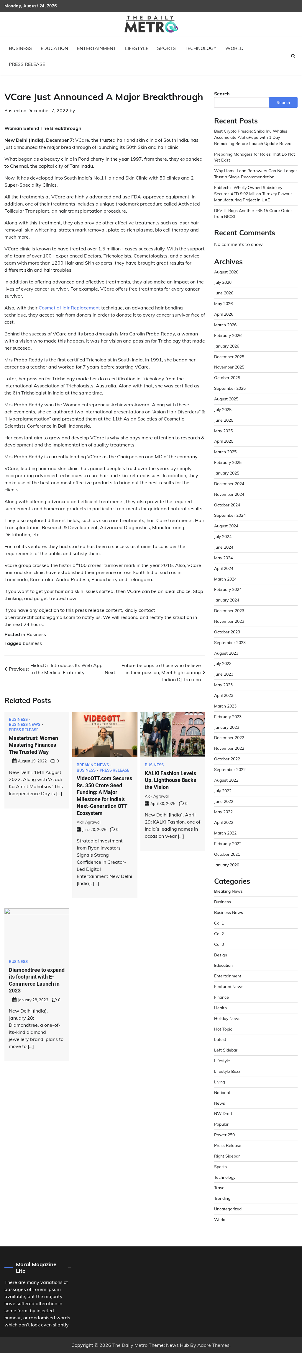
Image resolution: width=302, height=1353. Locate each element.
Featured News (228, 986)
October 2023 (227, 631)
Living (219, 1081)
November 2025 (229, 366)
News (219, 1103)
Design (220, 954)
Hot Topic (223, 1028)
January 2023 (226, 727)
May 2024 (223, 557)
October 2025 (227, 377)
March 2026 (225, 324)
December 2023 (229, 610)
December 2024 (229, 483)
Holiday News (227, 1018)
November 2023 (229, 621)
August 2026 (226, 271)
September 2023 (230, 642)
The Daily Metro (129, 1345)
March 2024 (225, 578)
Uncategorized (228, 1208)
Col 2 (219, 933)
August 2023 (226, 653)
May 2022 (223, 811)
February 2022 (228, 843)
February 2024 (228, 589)
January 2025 (226, 472)
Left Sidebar (225, 1049)
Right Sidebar (227, 1155)
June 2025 (223, 420)
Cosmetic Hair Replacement (69, 308)
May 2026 (223, 303)
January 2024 (226, 599)
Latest (220, 1039)
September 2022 (230, 769)
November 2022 (229, 748)
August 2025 (226, 398)
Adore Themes (213, 1345)
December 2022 (229, 737)
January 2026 (226, 345)
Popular (221, 1124)
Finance (221, 997)
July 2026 (223, 282)
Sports (166, 48)
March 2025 (225, 451)
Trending (222, 1198)
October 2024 (227, 504)
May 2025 (223, 430)
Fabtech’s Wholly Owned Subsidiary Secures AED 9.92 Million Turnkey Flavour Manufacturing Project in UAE (253, 193)
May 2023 (223, 684)
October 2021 (227, 854)
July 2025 (223, 409)
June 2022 (223, 801)
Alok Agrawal (89, 822)
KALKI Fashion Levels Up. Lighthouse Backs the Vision (170, 780)
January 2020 (226, 864)
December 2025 (229, 356)
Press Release (27, 64)
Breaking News (93, 765)
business (32, 643)
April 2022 (223, 822)
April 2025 (223, 441)
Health (220, 1007)
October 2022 (227, 758)
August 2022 (226, 780)
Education (54, 48)
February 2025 (228, 462)
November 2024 (229, 494)
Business (20, 48)
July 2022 (223, 790)
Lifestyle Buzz (227, 1071)
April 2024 (223, 568)
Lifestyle (136, 48)
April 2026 (223, 314)
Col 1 (219, 922)
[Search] (293, 56)
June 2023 (223, 673)
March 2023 (225, 705)
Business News (24, 724)
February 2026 (228, 335)
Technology (200, 48)
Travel (219, 1187)
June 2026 (223, 292)
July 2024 (223, 536)
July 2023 (223, 663)
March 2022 (225, 832)
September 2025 (230, 388)
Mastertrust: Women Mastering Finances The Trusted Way (33, 745)
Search (222, 94)
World (234, 48)
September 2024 (230, 515)
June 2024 (223, 547)
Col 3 (219, 944)
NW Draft (223, 1113)
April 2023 (223, 695)
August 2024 (226, 525)
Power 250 (224, 1134)
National (222, 1092)
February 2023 (228, 716)
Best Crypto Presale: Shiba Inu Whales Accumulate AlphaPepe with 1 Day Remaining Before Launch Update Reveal (253, 137)
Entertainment (96, 48)
